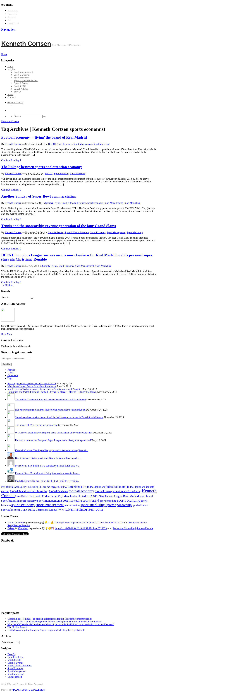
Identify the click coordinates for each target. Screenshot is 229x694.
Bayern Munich (30, 487)
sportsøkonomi (10, 509)
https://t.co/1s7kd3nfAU (67, 528)
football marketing (130, 491)
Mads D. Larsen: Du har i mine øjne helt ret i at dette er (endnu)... (47, 481)
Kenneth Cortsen (26, 43)
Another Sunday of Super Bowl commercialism (38, 196)
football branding (37, 491)
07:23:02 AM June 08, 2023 (109, 522)
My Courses (12, 11)
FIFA (83, 486)
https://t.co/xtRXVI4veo (82, 522)
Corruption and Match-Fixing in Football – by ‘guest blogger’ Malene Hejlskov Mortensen (52, 392)
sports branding (128, 500)
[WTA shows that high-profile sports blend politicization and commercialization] (10, 432)
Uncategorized (14, 676)
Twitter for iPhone (138, 522)
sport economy (28, 500)
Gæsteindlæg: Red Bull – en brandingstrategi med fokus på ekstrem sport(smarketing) (49, 618)
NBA (89, 496)
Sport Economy (21, 77)
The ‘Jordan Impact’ (17, 627)
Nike (101, 496)
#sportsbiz (7, 486)
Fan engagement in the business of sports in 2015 (31, 383)
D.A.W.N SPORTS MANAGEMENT (29, 690)
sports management (50, 505)
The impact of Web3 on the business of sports (37, 425)
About (10, 94)
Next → (9, 285)
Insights (11, 69)
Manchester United (74, 496)
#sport (10, 522)
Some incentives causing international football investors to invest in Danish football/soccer (59, 417)
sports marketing (93, 505)
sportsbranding (108, 500)
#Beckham (23, 528)
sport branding (10, 500)
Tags (9, 378)
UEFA (24, 509)
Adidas (18, 486)
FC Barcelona (71, 486)
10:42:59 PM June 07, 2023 (93, 528)
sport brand (146, 496)
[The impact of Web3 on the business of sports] (10, 425)
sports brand (91, 500)
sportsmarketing (72, 505)
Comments (12, 375)
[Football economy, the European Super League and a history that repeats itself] (10, 440)
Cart (9, 20)
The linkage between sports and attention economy (41, 167)
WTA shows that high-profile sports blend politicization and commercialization (53, 432)
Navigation (8, 29)
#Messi (10, 528)
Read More (6, 334)
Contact (11, 97)
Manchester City (54, 496)
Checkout (11, 17)
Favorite (25, 525)
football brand (18, 491)
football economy (81, 491)
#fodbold (19, 522)
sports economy (23, 505)
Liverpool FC (36, 496)
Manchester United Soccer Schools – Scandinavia (31, 386)
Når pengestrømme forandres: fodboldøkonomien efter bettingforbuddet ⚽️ (52, 409)
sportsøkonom (140, 505)
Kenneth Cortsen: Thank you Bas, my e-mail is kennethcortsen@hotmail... (51, 450)
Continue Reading (10, 160)
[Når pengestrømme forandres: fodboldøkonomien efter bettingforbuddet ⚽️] (10, 409)
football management (107, 491)
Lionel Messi (21, 496)
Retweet (17, 525)
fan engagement (54, 486)
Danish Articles (21, 89)
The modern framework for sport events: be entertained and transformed (50, 399)
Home (10, 66)
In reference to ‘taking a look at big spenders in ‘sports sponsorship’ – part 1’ (44, 389)
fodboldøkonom (96, 486)
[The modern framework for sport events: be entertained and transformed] (10, 399)
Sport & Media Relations (26, 80)
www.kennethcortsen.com (80, 509)
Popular (11, 369)
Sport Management (23, 72)
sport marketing (71, 500)
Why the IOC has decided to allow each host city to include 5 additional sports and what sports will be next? (60, 624)
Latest (10, 372)
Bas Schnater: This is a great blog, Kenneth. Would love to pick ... (47, 458)
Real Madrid (131, 496)
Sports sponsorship (118, 505)
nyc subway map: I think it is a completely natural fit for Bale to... (47, 465)
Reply (10, 525)
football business (58, 491)
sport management (49, 500)
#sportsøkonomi (62, 522)
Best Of (17, 91)
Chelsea (42, 486)
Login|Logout (13, 23)
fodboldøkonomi (115, 486)
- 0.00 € (15, 102)
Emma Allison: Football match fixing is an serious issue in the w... (47, 473)
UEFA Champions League (42, 509)
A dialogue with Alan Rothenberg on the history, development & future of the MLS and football (54, 621)
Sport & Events (21, 83)
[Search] (44, 116)
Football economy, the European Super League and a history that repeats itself (53, 440)
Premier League (113, 496)
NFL (95, 496)
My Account (12, 14)
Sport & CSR (20, 86)
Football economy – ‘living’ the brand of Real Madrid (44, 137)
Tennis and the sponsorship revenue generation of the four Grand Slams (58, 226)
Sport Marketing (21, 75)
